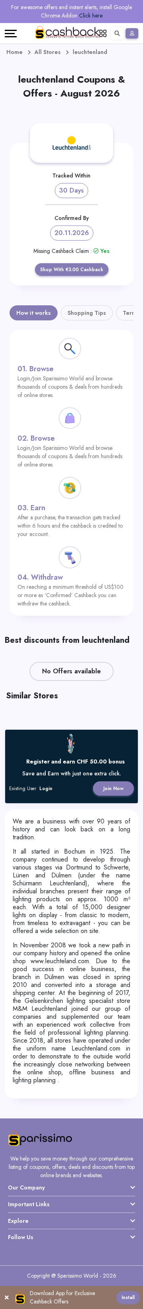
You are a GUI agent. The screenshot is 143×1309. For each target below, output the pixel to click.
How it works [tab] (33, 313)
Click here (90, 15)
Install (128, 1297)
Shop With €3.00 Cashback (71, 269)
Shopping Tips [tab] (87, 313)
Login (45, 788)
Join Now (113, 788)
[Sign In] (132, 33)
